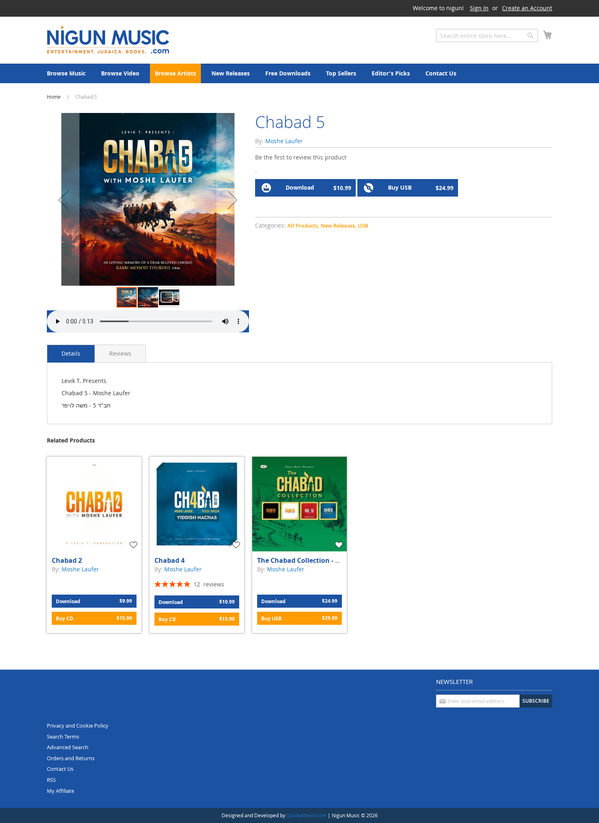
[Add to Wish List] (134, 545)
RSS (51, 779)
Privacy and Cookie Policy (77, 725)
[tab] (71, 354)
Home (54, 96)
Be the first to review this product (300, 157)
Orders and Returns (71, 758)
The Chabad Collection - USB (302, 560)
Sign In (479, 8)
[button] (63, 199)
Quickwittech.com (306, 815)
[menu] (299, 73)
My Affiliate (60, 790)
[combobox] (487, 35)
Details (71, 353)
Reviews (120, 353)
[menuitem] (66, 73)
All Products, (303, 225)
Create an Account (527, 8)
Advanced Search (67, 747)
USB (363, 225)
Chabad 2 (67, 560)
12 (209, 584)
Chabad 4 (169, 560)
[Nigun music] (108, 39)
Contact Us (60, 768)
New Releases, (338, 225)
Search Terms (63, 736)
